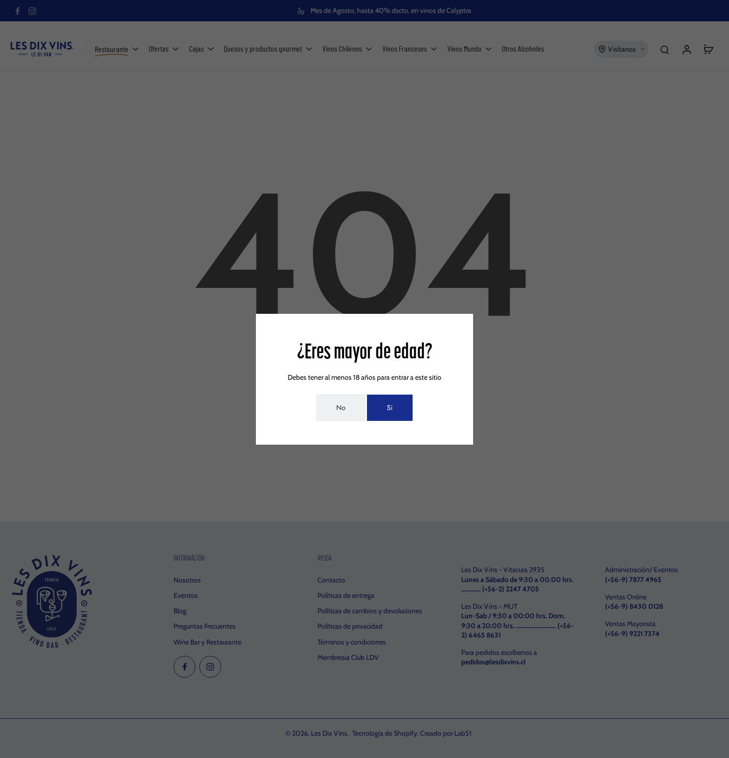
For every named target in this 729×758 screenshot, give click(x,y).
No (341, 407)
